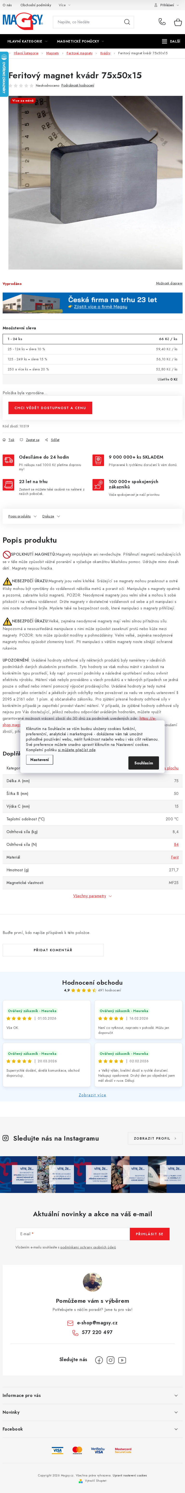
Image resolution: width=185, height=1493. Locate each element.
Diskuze (48, 516)
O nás (7, 5)
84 (176, 844)
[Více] (171, 41)
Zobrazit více (92, 1095)
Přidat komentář (53, 950)
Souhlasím (143, 763)
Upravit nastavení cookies (130, 1475)
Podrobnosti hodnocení (77, 85)
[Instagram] (110, 1360)
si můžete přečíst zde (77, 749)
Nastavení (39, 759)
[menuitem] (27, 41)
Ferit (175, 857)
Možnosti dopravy (169, 283)
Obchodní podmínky (35, 5)
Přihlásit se (150, 1234)
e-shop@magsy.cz (97, 1322)
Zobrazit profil (152, 1138)
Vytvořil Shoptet (95, 1481)
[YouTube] (122, 1360)
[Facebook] (99, 1360)
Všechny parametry (89, 896)
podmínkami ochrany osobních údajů (88, 1247)
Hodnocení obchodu (92, 982)
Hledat (127, 22)
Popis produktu (19, 516)
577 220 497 (163, 22)
